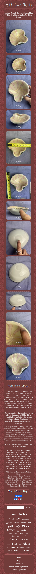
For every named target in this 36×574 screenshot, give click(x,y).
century (10, 550)
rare (13, 547)
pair (29, 522)
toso (29, 531)
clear (13, 536)
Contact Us (19, 564)
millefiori (27, 533)
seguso (28, 547)
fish (8, 547)
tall (18, 531)
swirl (8, 544)
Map (18, 561)
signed (23, 536)
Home (18, 558)
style (23, 530)
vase (25, 526)
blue (16, 522)
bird (15, 533)
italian (23, 514)
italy (17, 526)
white (20, 544)
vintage (13, 539)
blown (11, 530)
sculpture (25, 550)
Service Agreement (19, 570)
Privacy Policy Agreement (18, 567)
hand (13, 514)
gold (10, 526)
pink (18, 536)
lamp (21, 533)
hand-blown (25, 519)
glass (26, 543)
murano (14, 518)
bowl (14, 544)
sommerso (20, 547)
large (16, 550)
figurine (9, 522)
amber (23, 523)
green (10, 533)
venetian (24, 539)
